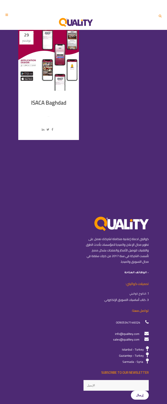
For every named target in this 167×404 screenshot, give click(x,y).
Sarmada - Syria (132, 362)
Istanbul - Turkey (133, 349)
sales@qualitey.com (126, 339)
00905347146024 (128, 322)
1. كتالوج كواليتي (139, 294)
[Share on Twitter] (48, 129)
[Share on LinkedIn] (43, 129)
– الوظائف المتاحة (136, 272)
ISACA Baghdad (48, 102)
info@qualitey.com (127, 334)
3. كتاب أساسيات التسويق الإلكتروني (126, 300)
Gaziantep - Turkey (131, 355)
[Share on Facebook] (52, 129)
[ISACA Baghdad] (48, 60)
